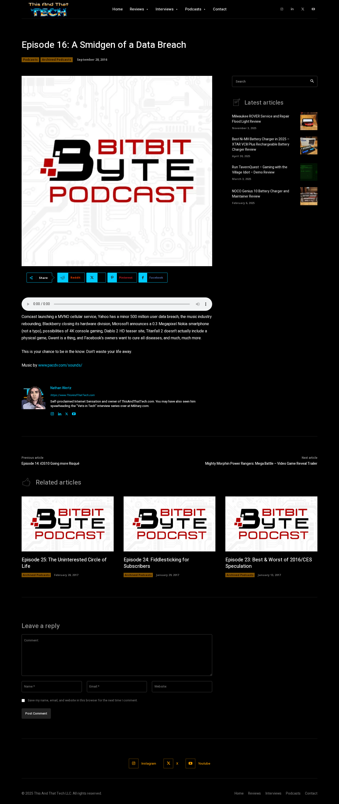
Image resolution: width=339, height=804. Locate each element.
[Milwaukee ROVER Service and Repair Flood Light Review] (308, 121)
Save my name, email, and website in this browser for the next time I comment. (83, 700)
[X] (303, 9)
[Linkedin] (292, 9)
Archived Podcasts (56, 59)
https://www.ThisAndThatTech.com (72, 395)
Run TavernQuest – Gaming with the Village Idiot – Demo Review (259, 170)
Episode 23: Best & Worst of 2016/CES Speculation (268, 563)
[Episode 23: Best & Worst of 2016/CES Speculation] (271, 523)
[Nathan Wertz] (33, 400)
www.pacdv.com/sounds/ (60, 365)
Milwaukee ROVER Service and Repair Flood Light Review (260, 119)
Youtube (204, 763)
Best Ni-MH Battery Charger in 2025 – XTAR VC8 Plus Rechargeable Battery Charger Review (260, 144)
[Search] (312, 81)
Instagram (148, 763)
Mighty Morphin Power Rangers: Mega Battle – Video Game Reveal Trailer (261, 463)
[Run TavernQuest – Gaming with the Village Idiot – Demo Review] (308, 172)
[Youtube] (313, 9)
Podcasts (30, 59)
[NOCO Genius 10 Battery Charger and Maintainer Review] (308, 196)
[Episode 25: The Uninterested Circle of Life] (68, 523)
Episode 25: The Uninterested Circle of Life (64, 563)
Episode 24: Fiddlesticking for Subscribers (156, 563)
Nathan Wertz (60, 388)
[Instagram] (282, 9)
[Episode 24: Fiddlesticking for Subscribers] (170, 523)
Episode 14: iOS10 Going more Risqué (50, 463)
